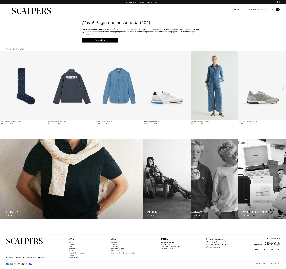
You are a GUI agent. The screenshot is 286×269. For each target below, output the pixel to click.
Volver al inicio (100, 40)
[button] (7, 9)
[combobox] (260, 249)
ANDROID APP (274, 263)
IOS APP (265, 263)
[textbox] (260, 249)
